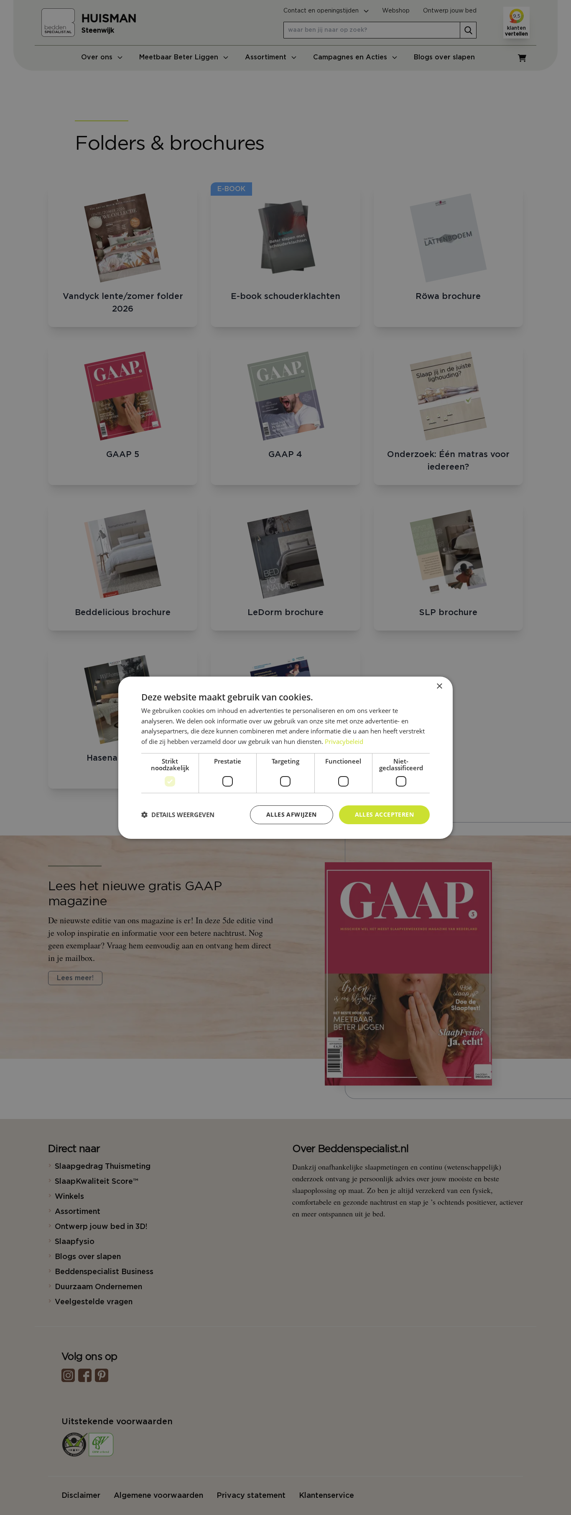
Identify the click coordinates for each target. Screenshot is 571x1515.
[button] (177, 814)
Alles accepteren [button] (384, 814)
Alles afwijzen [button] (291, 814)
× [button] (439, 686)
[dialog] (285, 757)
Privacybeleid (344, 741)
